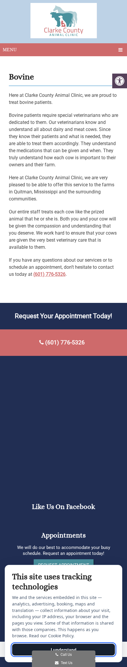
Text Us (66, 663)
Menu (10, 49)
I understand (63, 649)
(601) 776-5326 (49, 274)
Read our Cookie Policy (51, 635)
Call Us (66, 655)
